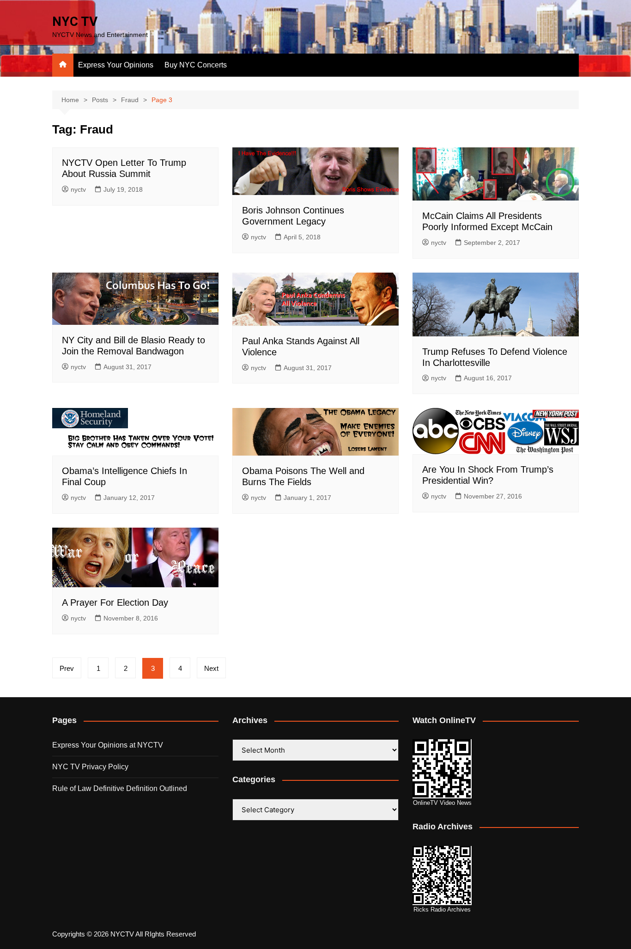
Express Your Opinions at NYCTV (107, 745)
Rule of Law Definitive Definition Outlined (119, 788)
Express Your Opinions (115, 65)
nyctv (78, 189)
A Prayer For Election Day (115, 602)
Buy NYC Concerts (195, 65)
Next (211, 668)
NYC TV (74, 21)
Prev (67, 668)
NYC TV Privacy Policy (90, 767)
